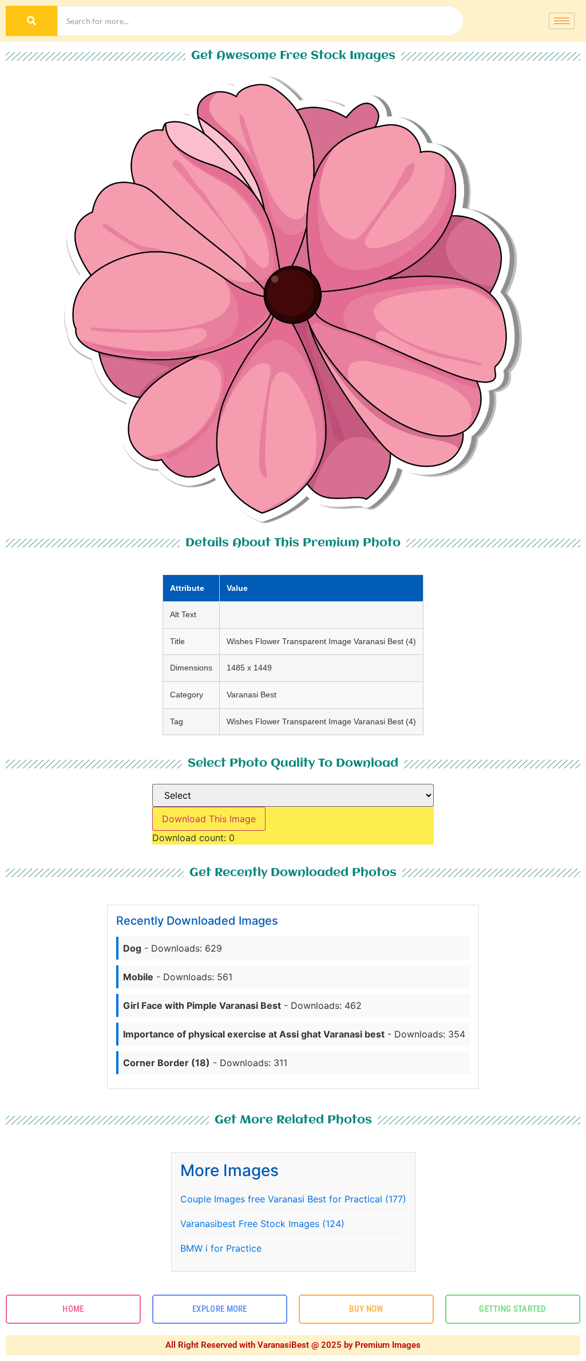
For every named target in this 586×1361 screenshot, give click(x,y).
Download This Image (209, 819)
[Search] (31, 21)
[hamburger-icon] (562, 21)
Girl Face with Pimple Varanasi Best (202, 1005)
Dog (132, 948)
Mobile (138, 977)
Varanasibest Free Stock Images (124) (262, 1223)
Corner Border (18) (166, 1062)
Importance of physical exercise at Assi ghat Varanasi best (254, 1034)
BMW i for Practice (221, 1248)
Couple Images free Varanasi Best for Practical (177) (293, 1199)
